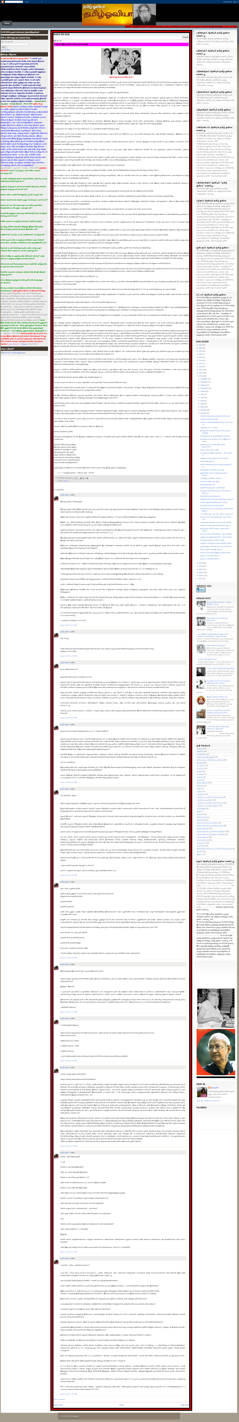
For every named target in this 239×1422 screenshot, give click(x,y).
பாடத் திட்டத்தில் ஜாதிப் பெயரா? (207, 659)
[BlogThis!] (76, 478)
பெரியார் (199, 814)
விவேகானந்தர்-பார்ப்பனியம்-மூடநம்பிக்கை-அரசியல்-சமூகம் (214, 849)
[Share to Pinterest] (83, 478)
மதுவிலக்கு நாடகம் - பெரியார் (209, 427)
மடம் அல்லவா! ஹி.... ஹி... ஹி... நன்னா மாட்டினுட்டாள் (216, 514)
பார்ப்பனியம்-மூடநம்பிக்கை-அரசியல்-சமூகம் (210, 803)
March (203, 407)
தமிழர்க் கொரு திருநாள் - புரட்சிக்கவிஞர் (212, 488)
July (202, 394)
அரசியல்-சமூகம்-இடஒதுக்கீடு (206, 757)
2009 (201, 572)
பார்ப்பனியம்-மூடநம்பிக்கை (205, 800)
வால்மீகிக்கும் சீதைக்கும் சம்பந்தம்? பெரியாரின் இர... (216, 522)
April (202, 404)
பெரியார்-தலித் (201, 820)
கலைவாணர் (200, 774)
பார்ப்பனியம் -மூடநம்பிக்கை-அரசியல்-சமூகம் (210, 797)
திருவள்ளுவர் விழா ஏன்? (207, 484)
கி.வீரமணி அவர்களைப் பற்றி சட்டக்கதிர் (212, 540)
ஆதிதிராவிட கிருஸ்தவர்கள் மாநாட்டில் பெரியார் (214, 458)
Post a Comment (59, 1399)
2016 (201, 367)
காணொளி (200, 777)
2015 (201, 370)
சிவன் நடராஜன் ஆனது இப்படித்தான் (211, 549)
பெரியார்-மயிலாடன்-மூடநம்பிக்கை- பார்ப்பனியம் (211, 834)
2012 (201, 563)
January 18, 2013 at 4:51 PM (68, 625)
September (204, 388)
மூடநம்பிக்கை (201, 846)
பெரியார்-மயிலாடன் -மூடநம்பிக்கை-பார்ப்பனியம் (211, 831)
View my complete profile (208, 1101)
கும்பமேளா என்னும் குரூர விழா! (209, 481)
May (202, 401)
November (204, 382)
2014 (201, 373)
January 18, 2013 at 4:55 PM (68, 1060)
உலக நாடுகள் (201, 766)
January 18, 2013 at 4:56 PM (68, 1146)
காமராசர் (199, 780)
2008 (201, 575)
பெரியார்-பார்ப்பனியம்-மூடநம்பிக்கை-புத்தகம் (210, 826)
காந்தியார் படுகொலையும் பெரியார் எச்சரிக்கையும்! (215, 416)
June (202, 397)
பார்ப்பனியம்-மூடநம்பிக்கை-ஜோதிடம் (208, 806)
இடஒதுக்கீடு (201, 763)
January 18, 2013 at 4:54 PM (68, 875)
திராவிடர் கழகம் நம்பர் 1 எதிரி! (209, 450)
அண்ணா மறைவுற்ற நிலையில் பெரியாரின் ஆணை (215, 525)
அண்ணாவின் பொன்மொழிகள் (216, 645)
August (203, 391)
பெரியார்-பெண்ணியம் (203, 828)
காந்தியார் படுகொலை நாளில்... (209, 419)
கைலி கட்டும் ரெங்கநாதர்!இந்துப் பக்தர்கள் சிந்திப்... (215, 552)
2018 (201, 360)
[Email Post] (86, 478)
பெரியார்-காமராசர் (202, 817)
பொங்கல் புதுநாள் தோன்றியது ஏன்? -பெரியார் (214, 502)
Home (7, 23)
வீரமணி (199, 851)
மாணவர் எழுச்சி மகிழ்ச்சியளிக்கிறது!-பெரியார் (221, 668)
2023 (201, 345)
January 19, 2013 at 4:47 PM (68, 1394)
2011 (201, 566)
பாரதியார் (199, 791)
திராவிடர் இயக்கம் (202, 783)
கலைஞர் (199, 771)
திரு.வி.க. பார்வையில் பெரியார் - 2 (210, 556)
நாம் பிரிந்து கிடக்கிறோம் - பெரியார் (210, 478)
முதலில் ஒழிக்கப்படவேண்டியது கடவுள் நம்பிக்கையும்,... (216, 546)
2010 (201, 569)
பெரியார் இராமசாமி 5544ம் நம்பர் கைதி (71, 44)
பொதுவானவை (201, 843)
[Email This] (74, 478)
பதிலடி (199, 788)
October (203, 385)
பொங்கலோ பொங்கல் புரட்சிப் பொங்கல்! (212, 505)
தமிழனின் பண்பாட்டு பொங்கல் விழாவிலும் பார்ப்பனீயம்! (217, 499)
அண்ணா (66, 481)
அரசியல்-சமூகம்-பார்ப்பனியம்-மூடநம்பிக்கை (210, 760)
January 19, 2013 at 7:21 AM (68, 1252)
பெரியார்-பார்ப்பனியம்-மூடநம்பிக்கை (207, 823)
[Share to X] (78, 478)
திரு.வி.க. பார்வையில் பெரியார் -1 (210, 559)
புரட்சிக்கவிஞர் (201, 808)
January (203, 413)
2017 (201, 363)
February (204, 410)
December (204, 379)
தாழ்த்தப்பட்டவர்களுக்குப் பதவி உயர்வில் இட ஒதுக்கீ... (216, 543)
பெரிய (198, 811)
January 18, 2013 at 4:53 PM (68, 718)
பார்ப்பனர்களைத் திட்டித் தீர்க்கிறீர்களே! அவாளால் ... (216, 436)
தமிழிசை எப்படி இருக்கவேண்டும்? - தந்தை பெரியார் (216, 537)
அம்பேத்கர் (200, 751)
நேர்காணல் (200, 786)
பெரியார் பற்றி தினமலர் (207, 461)
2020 (201, 354)
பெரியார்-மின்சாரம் (202, 840)
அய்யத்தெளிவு (201, 754)
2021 (201, 351)
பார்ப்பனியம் (200, 794)
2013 (201, 376)
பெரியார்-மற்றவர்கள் (203, 837)
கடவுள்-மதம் (201, 768)
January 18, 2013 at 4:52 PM (68, 656)
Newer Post (57, 1405)
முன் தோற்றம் (5, 50)
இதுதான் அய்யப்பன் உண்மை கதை (217, 697)
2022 (201, 348)
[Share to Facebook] (81, 478)
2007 (201, 579)
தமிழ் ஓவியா (94, 6)
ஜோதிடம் (199, 854)
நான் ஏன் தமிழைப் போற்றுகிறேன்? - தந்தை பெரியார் (216, 534)
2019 (201, 357)
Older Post (185, 1405)
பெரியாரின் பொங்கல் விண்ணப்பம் (210, 496)
